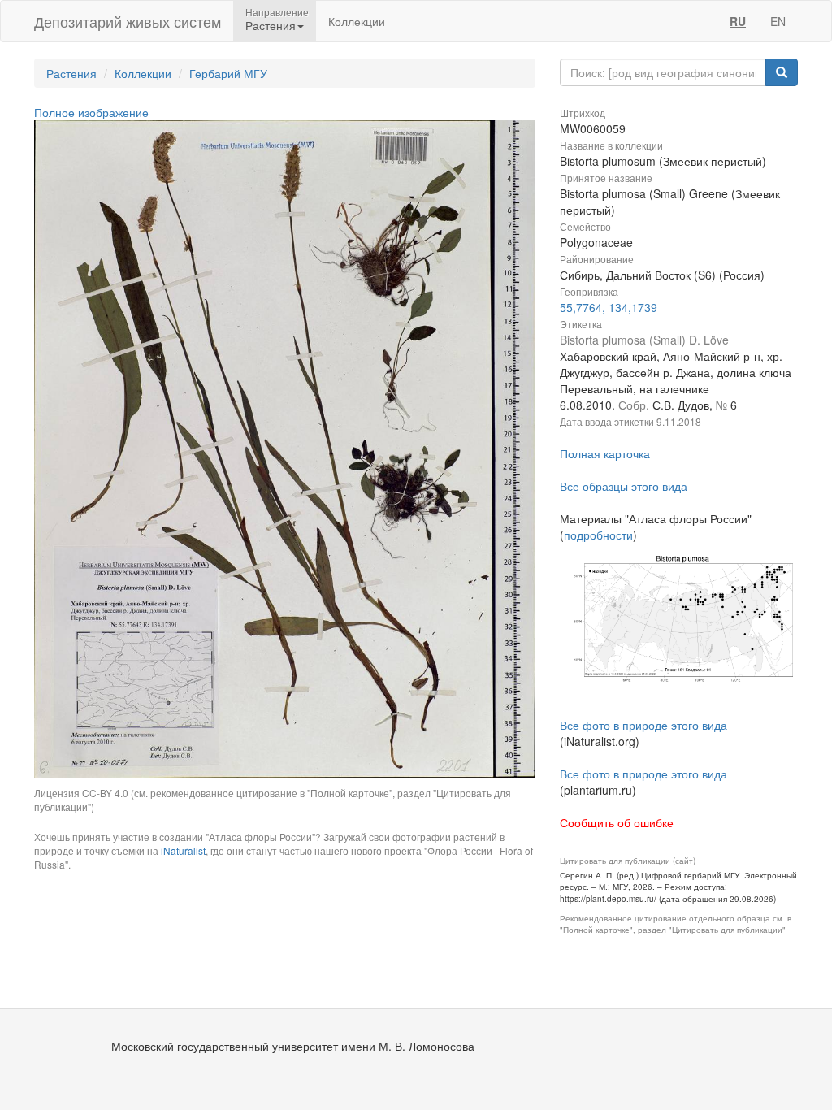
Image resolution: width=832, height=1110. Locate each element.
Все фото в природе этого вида (643, 725)
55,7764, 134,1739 (608, 307)
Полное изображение (91, 112)
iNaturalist (183, 850)
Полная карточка (605, 453)
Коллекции (356, 21)
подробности (598, 535)
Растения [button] (270, 25)
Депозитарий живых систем (127, 21)
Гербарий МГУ (228, 73)
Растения (71, 73)
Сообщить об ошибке (617, 822)
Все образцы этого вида (623, 486)
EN (778, 21)
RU (738, 21)
